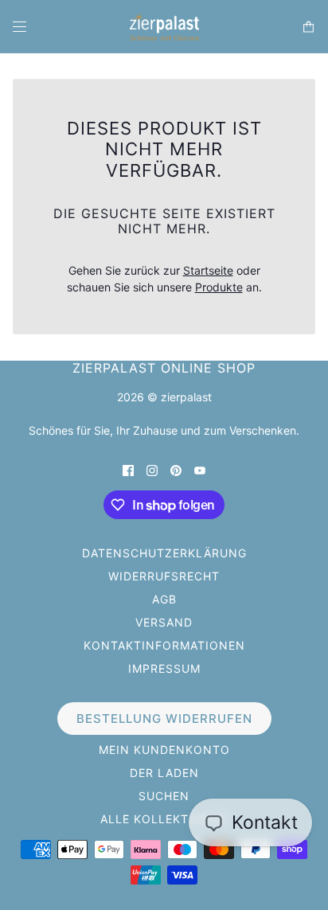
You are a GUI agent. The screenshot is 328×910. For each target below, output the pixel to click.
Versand (164, 622)
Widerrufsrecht (164, 576)
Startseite (208, 270)
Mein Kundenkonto (164, 749)
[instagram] (152, 469)
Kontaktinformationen (164, 645)
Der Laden (164, 772)
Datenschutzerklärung (164, 553)
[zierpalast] (164, 27)
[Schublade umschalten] (19, 26)
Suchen (164, 796)
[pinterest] (176, 469)
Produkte (219, 287)
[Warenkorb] (308, 26)
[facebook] (128, 469)
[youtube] (200, 469)
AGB (164, 599)
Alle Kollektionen (164, 819)
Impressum (164, 668)
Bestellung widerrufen (164, 718)
